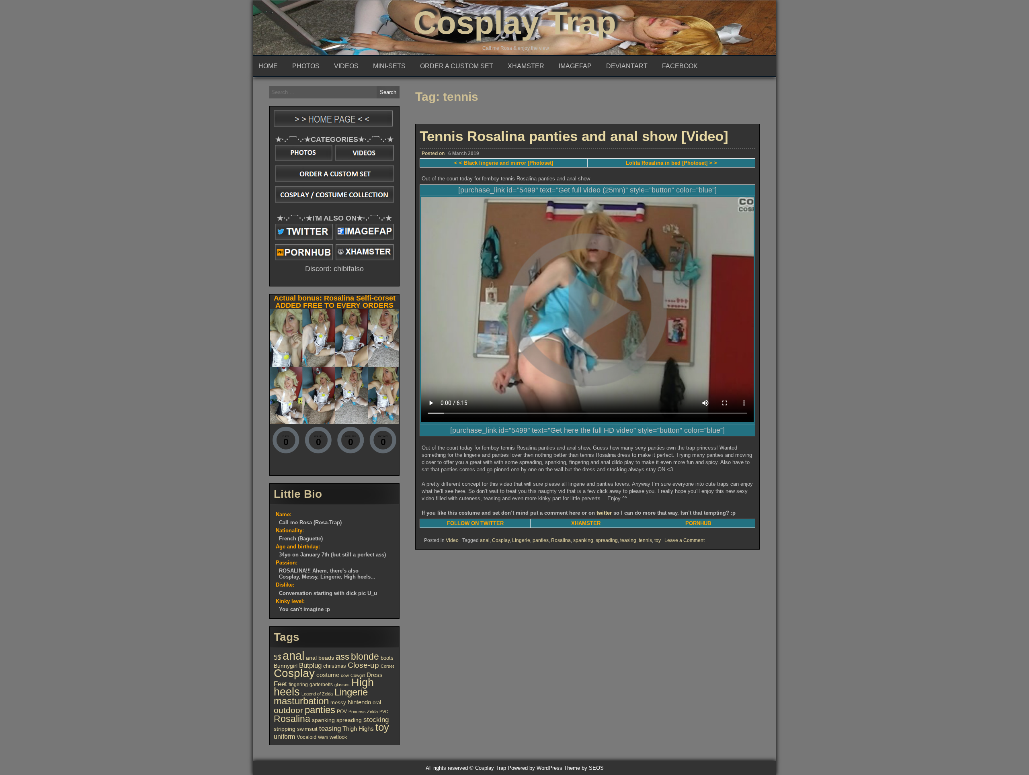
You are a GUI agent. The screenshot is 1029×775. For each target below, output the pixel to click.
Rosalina (561, 540)
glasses (342, 684)
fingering (298, 684)
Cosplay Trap (514, 23)
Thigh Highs (358, 728)
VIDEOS (346, 66)
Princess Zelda (363, 711)
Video (452, 540)
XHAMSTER (526, 66)
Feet (280, 684)
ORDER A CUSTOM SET (456, 66)
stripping (284, 729)
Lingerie (521, 540)
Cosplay (501, 540)
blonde (365, 657)
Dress (375, 675)
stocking (376, 720)
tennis (645, 540)
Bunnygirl (285, 666)
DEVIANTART (627, 66)
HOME (268, 66)
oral (377, 702)
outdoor (288, 710)
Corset (387, 666)
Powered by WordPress (535, 768)
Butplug (310, 665)
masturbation (301, 700)
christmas (334, 666)
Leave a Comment (684, 540)
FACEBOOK (680, 66)
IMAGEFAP (575, 66)
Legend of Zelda (317, 693)
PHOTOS (306, 66)
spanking (583, 540)
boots (387, 658)
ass (342, 657)
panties (541, 540)
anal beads (320, 657)
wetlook (338, 737)
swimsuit (307, 729)
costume (327, 674)
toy (657, 540)
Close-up (363, 665)
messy (338, 702)
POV (342, 711)
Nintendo (359, 702)
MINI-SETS (389, 66)
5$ (277, 657)
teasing (628, 540)
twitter (604, 513)
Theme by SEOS (584, 768)
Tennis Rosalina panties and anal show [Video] (574, 136)
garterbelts (321, 684)
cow (345, 675)
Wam (323, 737)
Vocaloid (306, 737)
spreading (607, 540)
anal (485, 540)
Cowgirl (358, 675)
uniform (284, 736)
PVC (383, 711)
